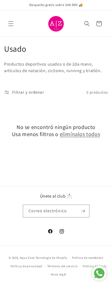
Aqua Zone (27, 258)
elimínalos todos (80, 134)
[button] (11, 24)
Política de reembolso (87, 258)
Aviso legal (59, 274)
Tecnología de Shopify (51, 258)
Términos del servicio (62, 266)
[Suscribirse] (83, 211)
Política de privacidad (26, 266)
